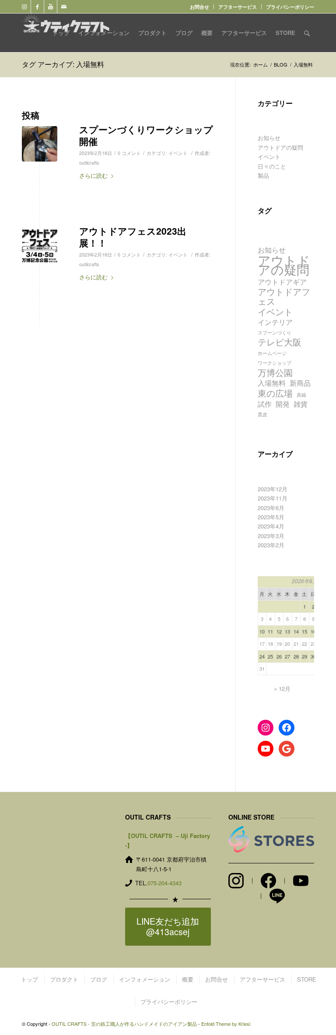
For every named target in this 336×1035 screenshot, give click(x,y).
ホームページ (272, 353)
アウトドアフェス (284, 296)
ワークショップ (274, 362)
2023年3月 (271, 536)
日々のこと (272, 166)
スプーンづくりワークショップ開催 (146, 135)
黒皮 (262, 414)
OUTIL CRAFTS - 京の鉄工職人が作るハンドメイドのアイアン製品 (124, 1023)
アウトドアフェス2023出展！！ (132, 236)
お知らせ (269, 138)
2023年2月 (271, 545)
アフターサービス (237, 7)
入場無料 (272, 382)
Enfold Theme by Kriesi (225, 1023)
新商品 (300, 382)
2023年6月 (271, 507)
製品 (263, 175)
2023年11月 (272, 498)
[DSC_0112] (39, 144)
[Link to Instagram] (24, 6)
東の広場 (275, 393)
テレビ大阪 (279, 341)
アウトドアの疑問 (280, 147)
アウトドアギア (282, 281)
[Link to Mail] (63, 6)
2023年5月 (271, 517)
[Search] (307, 33)
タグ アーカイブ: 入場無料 (63, 64)
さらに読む (93, 175)
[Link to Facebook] (37, 6)
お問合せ (199, 7)
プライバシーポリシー (290, 7)
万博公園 (275, 372)
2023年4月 (271, 526)
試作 (265, 403)
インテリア (275, 322)
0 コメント (129, 153)
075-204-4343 (164, 883)
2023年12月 (272, 489)
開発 (283, 403)
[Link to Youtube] (50, 6)
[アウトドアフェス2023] (39, 245)
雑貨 (301, 403)
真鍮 (301, 394)
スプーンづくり (274, 332)
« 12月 (282, 688)
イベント (178, 153)
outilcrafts (89, 162)
